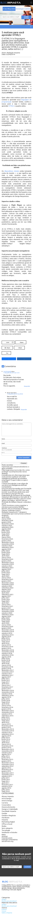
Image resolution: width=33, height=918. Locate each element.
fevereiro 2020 (7, 626)
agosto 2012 (6, 768)
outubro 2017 (7, 674)
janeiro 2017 (6, 689)
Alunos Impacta (8, 796)
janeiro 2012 (6, 771)
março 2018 (6, 665)
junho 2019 (6, 640)
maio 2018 (6, 662)
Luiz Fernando (7, 371)
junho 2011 (6, 780)
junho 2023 (6, 573)
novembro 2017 (8, 672)
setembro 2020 (7, 615)
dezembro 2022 (8, 583)
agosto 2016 (6, 697)
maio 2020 (6, 621)
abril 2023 (5, 576)
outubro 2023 (7, 566)
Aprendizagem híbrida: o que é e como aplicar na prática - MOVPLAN (16, 499)
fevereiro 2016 (7, 707)
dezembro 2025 (8, 524)
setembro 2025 (7, 527)
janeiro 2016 (6, 709)
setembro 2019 (7, 635)
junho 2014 (6, 739)
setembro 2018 (7, 655)
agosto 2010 (6, 788)
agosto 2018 (6, 657)
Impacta (5, 820)
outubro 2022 (7, 586)
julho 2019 (6, 638)
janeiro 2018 (6, 669)
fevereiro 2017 (7, 687)
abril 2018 (5, 663)
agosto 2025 (6, 529)
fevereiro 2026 (7, 520)
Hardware (5, 818)
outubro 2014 (7, 732)
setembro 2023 (7, 568)
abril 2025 (5, 536)
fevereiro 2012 (7, 769)
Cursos (4, 911)
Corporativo (6, 805)
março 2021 (6, 605)
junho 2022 (6, 591)
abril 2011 (5, 783)
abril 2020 (5, 623)
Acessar (5, 836)
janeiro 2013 (6, 761)
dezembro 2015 (8, 711)
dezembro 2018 (8, 650)
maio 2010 (6, 791)
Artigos (4, 899)
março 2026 (6, 519)
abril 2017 (5, 684)
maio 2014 (6, 741)
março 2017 (6, 685)
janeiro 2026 (6, 522)
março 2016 (6, 705)
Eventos (4, 909)
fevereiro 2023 (7, 579)
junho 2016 (6, 700)
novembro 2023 (8, 564)
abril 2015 (5, 722)
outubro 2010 (7, 786)
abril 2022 (5, 593)
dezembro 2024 (8, 542)
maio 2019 (6, 642)
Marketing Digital (8, 822)
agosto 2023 (6, 569)
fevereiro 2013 (7, 759)
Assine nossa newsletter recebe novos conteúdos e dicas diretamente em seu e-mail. (16, 858)
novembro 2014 (8, 731)
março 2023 (6, 578)
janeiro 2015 (6, 727)
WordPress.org (7, 841)
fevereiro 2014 (7, 746)
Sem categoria (7, 828)
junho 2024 (6, 552)
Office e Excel (7, 824)
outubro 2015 (7, 714)
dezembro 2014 (8, 729)
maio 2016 (6, 702)
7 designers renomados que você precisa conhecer (16, 513)
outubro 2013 (7, 753)
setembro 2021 (7, 594)
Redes (4, 826)
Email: (3, 443)
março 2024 (6, 557)
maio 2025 (6, 534)
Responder (27, 386)
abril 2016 (5, 704)
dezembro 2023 (8, 562)
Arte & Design (7, 801)
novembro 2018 (8, 652)
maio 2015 (6, 721)
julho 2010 (6, 790)
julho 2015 (6, 717)
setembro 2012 (7, 766)
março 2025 (6, 537)
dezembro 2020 (8, 610)
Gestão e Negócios (9, 815)
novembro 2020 (8, 611)
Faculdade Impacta (9, 811)
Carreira (5, 803)
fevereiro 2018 (7, 667)
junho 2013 (6, 758)
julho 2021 (6, 598)
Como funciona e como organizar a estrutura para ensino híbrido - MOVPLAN (15, 507)
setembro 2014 (7, 734)
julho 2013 (6, 756)
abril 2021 (5, 603)
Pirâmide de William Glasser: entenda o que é (16, 503)
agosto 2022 (6, 589)
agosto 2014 (6, 736)
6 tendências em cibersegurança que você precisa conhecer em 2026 (15, 476)
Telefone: (4, 448)
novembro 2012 (8, 764)
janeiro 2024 (6, 561)
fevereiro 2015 (7, 726)
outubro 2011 (7, 776)
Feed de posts (7, 838)
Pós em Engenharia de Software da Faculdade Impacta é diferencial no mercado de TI (16, 495)
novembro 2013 (8, 751)
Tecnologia (6, 830)
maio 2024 (6, 554)
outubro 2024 (7, 546)
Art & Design (6, 798)
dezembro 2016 (8, 690)
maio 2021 (6, 601)
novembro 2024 (8, 544)
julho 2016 (6, 699)
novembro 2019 (8, 631)
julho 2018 (6, 658)
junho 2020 (6, 620)
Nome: (3, 439)
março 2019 (6, 645)
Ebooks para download (9, 901)
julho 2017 (6, 679)
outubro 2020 (7, 613)
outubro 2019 (7, 633)
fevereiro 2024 (7, 559)
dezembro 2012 (8, 763)
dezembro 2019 (8, 630)
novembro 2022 (8, 584)
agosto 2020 (6, 616)
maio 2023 (6, 574)
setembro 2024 (7, 547)
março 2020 (6, 625)
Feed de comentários (10, 840)
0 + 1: (3, 452)
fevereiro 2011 (7, 785)
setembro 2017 (7, 675)
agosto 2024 (6, 549)
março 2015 (6, 724)
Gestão (4, 813)
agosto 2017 (6, 677)
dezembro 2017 (8, 670)
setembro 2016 (7, 695)
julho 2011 (6, 778)
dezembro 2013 (8, 749)
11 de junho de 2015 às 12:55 (11, 372)
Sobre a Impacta (7, 913)
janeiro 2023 (6, 581)
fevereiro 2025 (7, 539)
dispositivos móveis (11, 171)
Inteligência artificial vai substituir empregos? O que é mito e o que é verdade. (15, 480)
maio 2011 (6, 781)
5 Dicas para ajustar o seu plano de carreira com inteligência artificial (15, 484)
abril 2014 (5, 743)
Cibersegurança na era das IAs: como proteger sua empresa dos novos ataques (16, 471)
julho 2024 (6, 551)
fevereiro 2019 (7, 647)
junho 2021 (6, 600)
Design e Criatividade (10, 809)
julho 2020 (6, 618)
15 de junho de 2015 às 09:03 (15, 394)
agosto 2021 (6, 596)
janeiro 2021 (6, 608)
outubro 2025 (7, 526)
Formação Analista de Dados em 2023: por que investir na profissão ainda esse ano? (16, 490)
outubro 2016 (7, 694)
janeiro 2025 (6, 541)
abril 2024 (5, 556)
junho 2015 (6, 719)
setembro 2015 (7, 716)
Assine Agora (26, 17)
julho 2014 (6, 737)
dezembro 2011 (8, 773)
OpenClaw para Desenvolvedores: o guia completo (15, 467)
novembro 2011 (8, 775)
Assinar (27, 867)
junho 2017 (6, 680)
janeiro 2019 (6, 648)
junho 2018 (6, 660)
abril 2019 (5, 643)
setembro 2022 (7, 588)
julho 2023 (6, 571)
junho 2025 (6, 532)
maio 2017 (6, 682)
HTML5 (11, 106)
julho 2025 (6, 531)
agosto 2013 (6, 754)
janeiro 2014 (6, 748)
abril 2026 (5, 517)
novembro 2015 (8, 712)
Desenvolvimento (8, 807)
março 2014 (6, 744)
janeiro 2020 (6, 628)
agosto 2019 (6, 637)
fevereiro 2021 (7, 606)
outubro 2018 (7, 653)
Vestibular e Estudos (9, 832)
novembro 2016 (8, 692)
